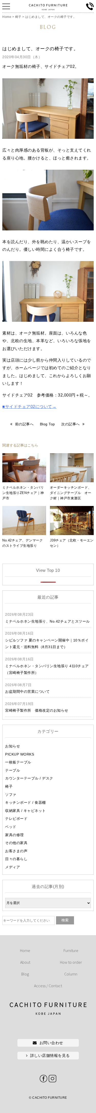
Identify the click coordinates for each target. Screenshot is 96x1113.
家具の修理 (14, 835)
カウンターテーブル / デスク (29, 778)
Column (70, 973)
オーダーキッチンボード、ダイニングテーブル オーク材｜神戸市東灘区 (70, 493)
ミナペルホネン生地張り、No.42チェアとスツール (47, 621)
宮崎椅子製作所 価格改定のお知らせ (36, 710)
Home (25, 950)
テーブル (12, 770)
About (25, 962)
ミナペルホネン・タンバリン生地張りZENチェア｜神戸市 (23, 493)
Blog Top (47, 424)
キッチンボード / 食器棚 (25, 802)
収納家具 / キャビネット (25, 811)
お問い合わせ (51, 1043)
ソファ (10, 795)
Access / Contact (48, 985)
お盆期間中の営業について (27, 691)
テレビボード (16, 819)
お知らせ (12, 746)
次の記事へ (70, 424)
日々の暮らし (16, 859)
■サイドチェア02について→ (29, 406)
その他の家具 (16, 843)
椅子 (9, 786)
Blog (25, 973)
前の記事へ (24, 424)
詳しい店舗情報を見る (50, 1055)
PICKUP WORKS (19, 754)
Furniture (70, 950)
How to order (71, 962)
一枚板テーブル (18, 762)
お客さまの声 (16, 851)
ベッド (10, 827)
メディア (12, 867)
